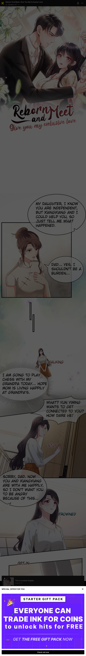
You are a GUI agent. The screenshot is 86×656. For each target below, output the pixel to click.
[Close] (82, 589)
